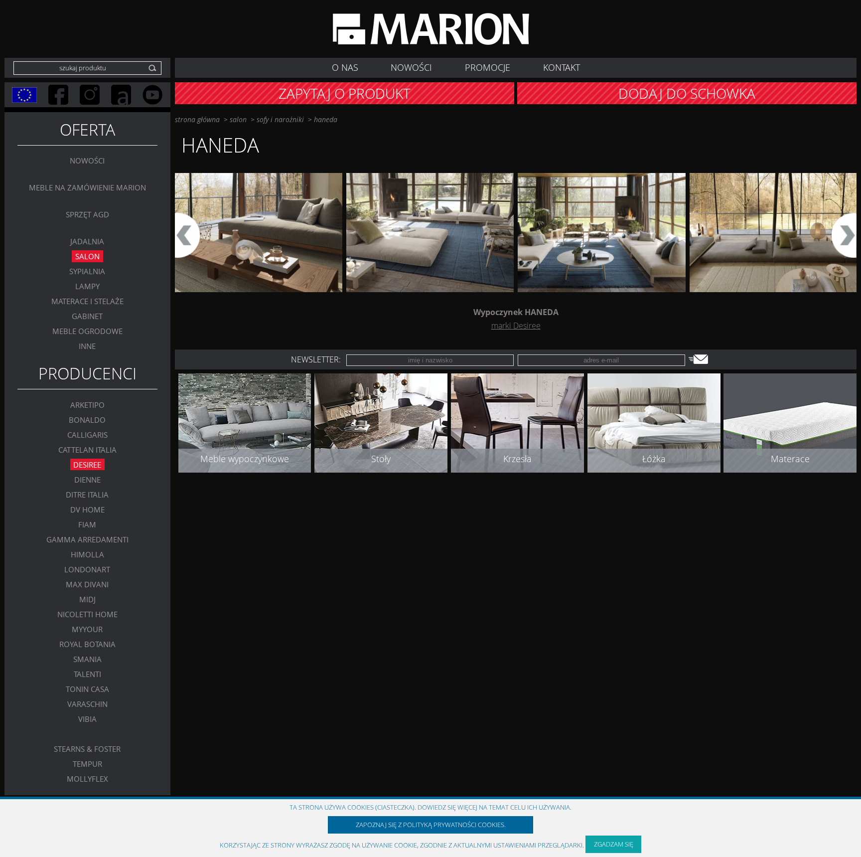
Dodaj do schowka (686, 93)
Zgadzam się (613, 844)
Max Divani (87, 584)
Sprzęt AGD (87, 214)
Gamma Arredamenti (87, 539)
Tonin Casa (87, 688)
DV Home (87, 509)
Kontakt (561, 67)
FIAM (87, 524)
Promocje (487, 67)
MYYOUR (87, 629)
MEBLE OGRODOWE (87, 331)
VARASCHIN (87, 703)
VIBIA (87, 718)
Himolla (87, 554)
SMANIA (87, 659)
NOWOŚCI (411, 67)
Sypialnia (87, 271)
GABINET (87, 316)
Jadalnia (87, 241)
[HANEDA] (258, 232)
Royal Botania (87, 644)
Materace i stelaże (87, 301)
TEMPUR (87, 763)
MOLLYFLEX (87, 778)
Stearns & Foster (87, 748)
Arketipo (87, 404)
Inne (87, 346)
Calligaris (87, 434)
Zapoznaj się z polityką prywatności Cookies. (431, 824)
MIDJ (87, 599)
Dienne (87, 479)
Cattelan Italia (87, 449)
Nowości (87, 161)
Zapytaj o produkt (345, 93)
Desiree (87, 464)
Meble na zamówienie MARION (87, 187)
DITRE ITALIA (87, 494)
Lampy (87, 286)
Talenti (87, 674)
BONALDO (87, 419)
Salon (87, 256)
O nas (345, 67)
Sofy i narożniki (280, 119)
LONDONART (87, 569)
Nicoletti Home (87, 614)
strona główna (197, 119)
